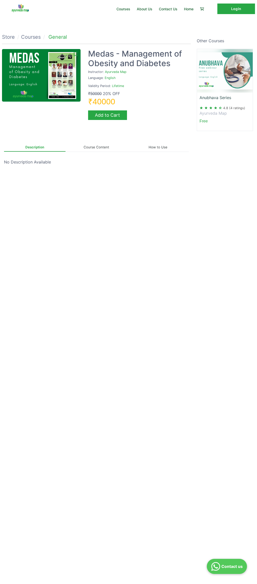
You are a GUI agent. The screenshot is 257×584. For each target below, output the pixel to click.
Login (236, 9)
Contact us (168, 9)
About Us (144, 9)
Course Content (96, 147)
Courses (123, 9)
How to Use (158, 147)
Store (8, 37)
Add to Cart (107, 115)
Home (189, 9)
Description (34, 147)
